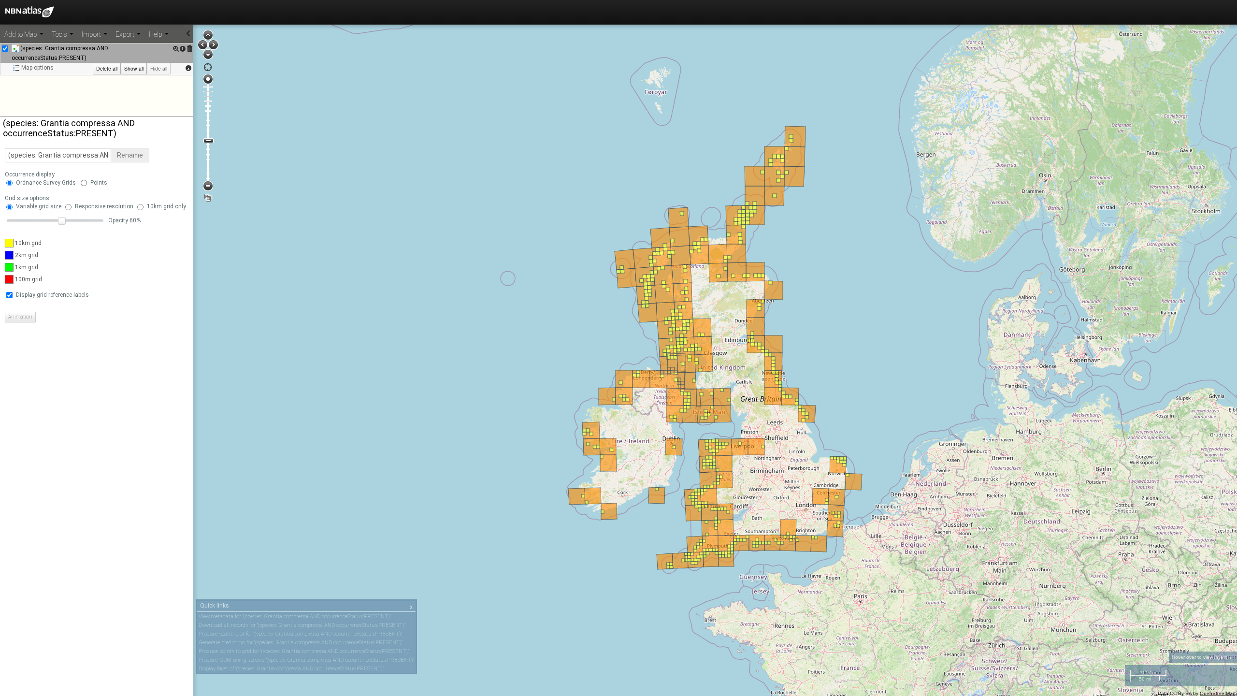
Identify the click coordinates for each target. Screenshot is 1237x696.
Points (98, 182)
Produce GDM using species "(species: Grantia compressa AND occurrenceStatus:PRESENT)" (306, 660)
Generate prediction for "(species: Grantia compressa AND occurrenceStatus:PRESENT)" (301, 642)
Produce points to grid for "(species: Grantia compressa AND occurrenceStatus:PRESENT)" (304, 651)
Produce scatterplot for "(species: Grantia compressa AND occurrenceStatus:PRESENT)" (300, 634)
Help (156, 34)
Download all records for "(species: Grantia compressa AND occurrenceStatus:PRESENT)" (302, 625)
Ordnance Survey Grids (46, 182)
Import (92, 34)
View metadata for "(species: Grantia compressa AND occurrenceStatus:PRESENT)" (295, 616)
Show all (134, 68)
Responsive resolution (104, 206)
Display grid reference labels (52, 294)
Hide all (158, 68)
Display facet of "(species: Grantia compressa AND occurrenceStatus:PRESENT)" (291, 669)
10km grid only (166, 206)
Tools (60, 34)
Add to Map (21, 34)
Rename (130, 155)
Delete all (106, 68)
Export (125, 34)
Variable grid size (38, 206)
